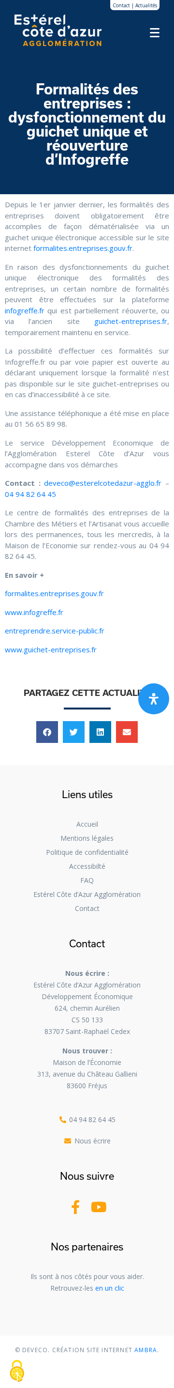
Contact (121, 5)
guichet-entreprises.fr (130, 321)
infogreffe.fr (24, 310)
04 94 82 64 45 (30, 494)
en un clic (109, 1288)
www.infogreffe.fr (34, 612)
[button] (47, 732)
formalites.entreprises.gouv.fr (82, 248)
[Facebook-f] (75, 1207)
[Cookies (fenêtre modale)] (17, 1371)
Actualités (146, 5)
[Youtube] (99, 1207)
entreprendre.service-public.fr (54, 630)
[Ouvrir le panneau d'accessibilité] (153, 698)
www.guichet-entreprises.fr (51, 649)
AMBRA (144, 1350)
